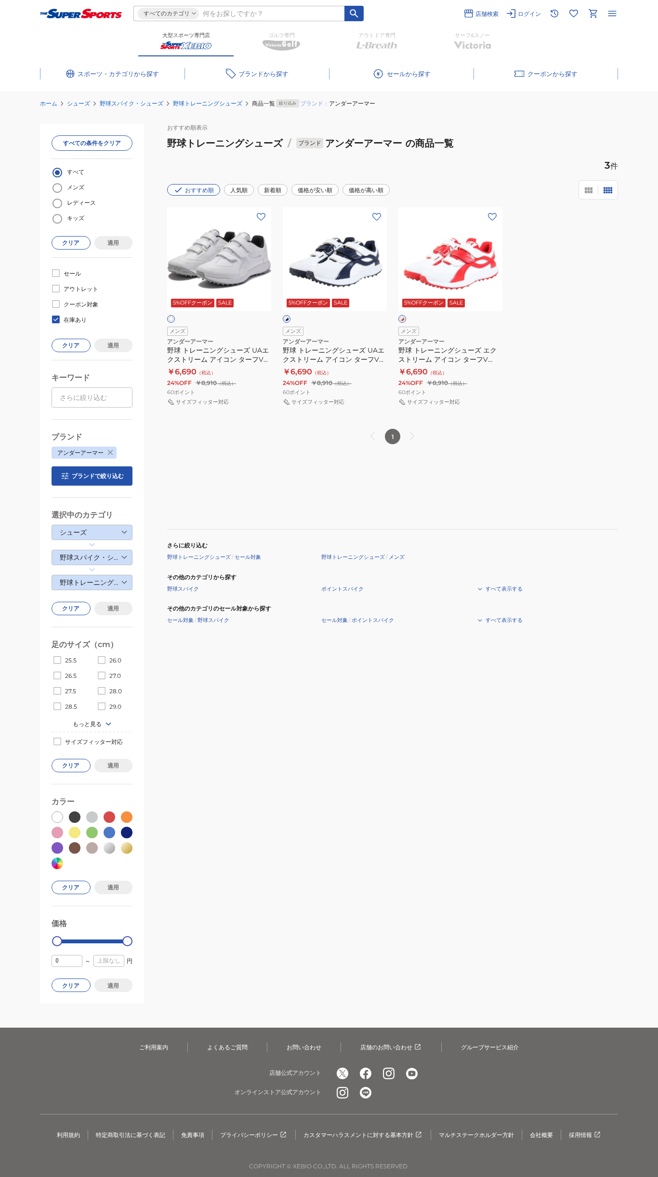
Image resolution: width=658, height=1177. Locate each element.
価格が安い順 (315, 190)
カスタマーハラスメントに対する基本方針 (358, 1134)
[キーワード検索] (354, 13)
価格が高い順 (366, 190)
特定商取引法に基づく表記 (130, 1134)
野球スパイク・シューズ (131, 103)
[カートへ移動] (593, 13)
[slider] (57, 941)
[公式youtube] (412, 1073)
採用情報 (580, 1134)
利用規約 (68, 1134)
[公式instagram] (389, 1073)
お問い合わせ (304, 1047)
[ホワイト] (171, 319)
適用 (113, 242)
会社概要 (541, 1134)
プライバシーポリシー (249, 1134)
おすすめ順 (199, 190)
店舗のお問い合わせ (386, 1047)
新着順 (272, 190)
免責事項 (192, 1134)
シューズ (78, 103)
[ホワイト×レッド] (402, 319)
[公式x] (342, 1073)
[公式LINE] (365, 1092)
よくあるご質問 (227, 1047)
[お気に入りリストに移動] (573, 13)
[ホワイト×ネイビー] (286, 319)
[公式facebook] (365, 1073)
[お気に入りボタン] (261, 217)
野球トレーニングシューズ (207, 103)
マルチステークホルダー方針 (476, 1134)
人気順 (239, 190)
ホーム (48, 103)
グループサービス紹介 (490, 1047)
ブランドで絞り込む (98, 475)
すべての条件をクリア (92, 142)
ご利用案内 (153, 1047)
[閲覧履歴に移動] (554, 13)
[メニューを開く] (612, 13)
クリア (70, 242)
